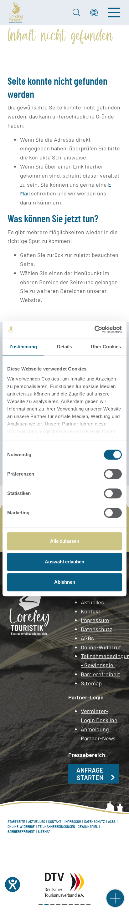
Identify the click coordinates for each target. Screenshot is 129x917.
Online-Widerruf (101, 647)
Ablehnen (64, 582)
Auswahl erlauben (64, 561)
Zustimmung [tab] (23, 346)
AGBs (87, 638)
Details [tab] (64, 346)
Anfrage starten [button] (89, 773)
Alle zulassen (64, 541)
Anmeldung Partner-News (98, 734)
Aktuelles (92, 602)
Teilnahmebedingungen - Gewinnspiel (101, 660)
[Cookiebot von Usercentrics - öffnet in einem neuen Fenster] (94, 329)
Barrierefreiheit (100, 674)
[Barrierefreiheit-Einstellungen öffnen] (12, 884)
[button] (94, 12)
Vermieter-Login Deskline (99, 715)
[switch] (113, 474)
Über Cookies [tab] (106, 346)
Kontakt (91, 611)
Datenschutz (96, 629)
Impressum (95, 620)
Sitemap (91, 683)
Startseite (16, 822)
